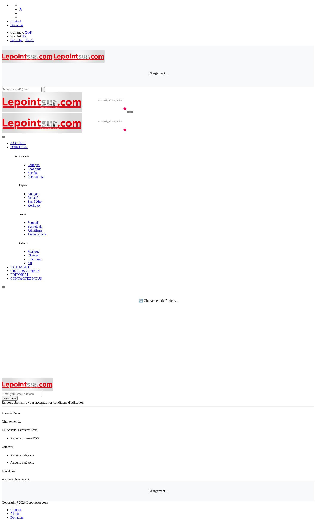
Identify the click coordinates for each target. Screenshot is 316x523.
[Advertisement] (158, 346)
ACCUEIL (18, 143)
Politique (34, 165)
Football (33, 222)
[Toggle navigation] (131, 112)
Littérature (34, 259)
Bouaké (33, 197)
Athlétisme (35, 230)
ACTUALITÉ (20, 267)
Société (32, 173)
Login (29, 40)
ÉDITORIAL (19, 274)
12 (24, 36)
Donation (16, 25)
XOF (28, 32)
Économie (34, 169)
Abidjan (33, 194)
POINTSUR (19, 147)
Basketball (35, 226)
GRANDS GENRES (25, 271)
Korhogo (34, 205)
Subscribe (9, 398)
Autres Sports (37, 234)
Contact (15, 21)
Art (30, 263)
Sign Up (16, 40)
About (14, 513)
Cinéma (33, 255)
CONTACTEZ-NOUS (26, 278)
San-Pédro (35, 201)
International (36, 176)
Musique (33, 251)
